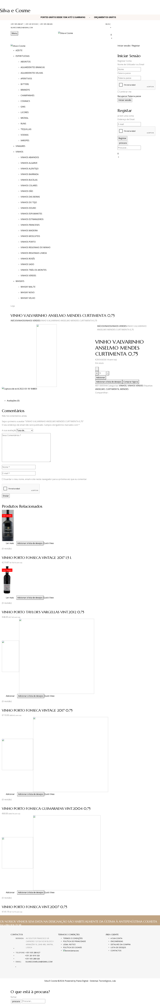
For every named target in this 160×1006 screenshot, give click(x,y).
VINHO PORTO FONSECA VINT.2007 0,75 (34, 907)
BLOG (108, 24)
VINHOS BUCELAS (29, 179)
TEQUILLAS (26, 129)
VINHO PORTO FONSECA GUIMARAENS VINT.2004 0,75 (46, 808)
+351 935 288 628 (46, 24)
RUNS (23, 123)
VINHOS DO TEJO (29, 202)
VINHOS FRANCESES (30, 225)
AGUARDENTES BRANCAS (33, 67)
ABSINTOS (26, 61)
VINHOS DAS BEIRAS (30, 196)
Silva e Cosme (15, 10)
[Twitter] (97, 397)
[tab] (82, 400)
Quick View (49, 543)
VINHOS (20, 320)
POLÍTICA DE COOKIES (72, 947)
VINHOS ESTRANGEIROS (32, 219)
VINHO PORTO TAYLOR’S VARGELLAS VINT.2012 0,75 (43, 612)
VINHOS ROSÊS (28, 258)
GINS (23, 106)
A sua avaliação (9, 430)
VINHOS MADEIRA (29, 230)
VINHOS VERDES (28, 275)
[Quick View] (4, 543)
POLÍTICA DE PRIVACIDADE (74, 941)
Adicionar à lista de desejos (108, 381)
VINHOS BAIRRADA (29, 174)
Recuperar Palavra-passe (129, 96)
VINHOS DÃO (27, 191)
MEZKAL (24, 118)
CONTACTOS (116, 950)
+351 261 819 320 (31, 24)
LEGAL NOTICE (69, 944)
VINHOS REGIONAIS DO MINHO (35, 247)
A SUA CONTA (116, 938)
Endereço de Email (126, 119)
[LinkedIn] (99, 397)
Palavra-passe (124, 73)
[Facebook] (96, 397)
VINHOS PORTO (28, 241)
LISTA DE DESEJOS (118, 947)
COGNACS (25, 101)
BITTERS (25, 84)
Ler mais (10, 543)
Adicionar (100, 377)
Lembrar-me (125, 91)
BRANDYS (25, 89)
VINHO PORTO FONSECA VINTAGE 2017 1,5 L (37, 557)
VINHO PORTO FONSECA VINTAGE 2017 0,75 (37, 710)
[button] (130, 36)
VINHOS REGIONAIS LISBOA (34, 253)
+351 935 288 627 (17, 24)
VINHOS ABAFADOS (30, 157)
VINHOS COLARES (29, 185)
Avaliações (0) (13, 400)
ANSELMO (100, 389)
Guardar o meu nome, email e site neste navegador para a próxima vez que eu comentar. (45, 479)
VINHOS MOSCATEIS (30, 236)
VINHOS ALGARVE (29, 163)
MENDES (124, 389)
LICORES (25, 112)
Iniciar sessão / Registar (129, 45)
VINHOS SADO (27, 264)
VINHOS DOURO (28, 208)
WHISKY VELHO (28, 298)
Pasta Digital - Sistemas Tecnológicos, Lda (96, 980)
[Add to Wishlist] (97, 369)
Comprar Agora (130, 381)
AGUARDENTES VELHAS (32, 73)
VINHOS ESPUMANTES (31, 213)
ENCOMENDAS (117, 941)
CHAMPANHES (27, 95)
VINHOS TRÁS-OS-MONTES (33, 270)
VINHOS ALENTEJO (29, 168)
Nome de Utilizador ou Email (131, 64)
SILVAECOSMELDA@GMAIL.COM (22, 28)
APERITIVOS (26, 78)
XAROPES (25, 140)
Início (14, 320)
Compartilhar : (102, 392)
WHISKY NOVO (27, 292)
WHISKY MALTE (28, 286)
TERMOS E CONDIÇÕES (73, 938)
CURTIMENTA (112, 389)
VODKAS (24, 134)
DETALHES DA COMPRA (120, 944)
